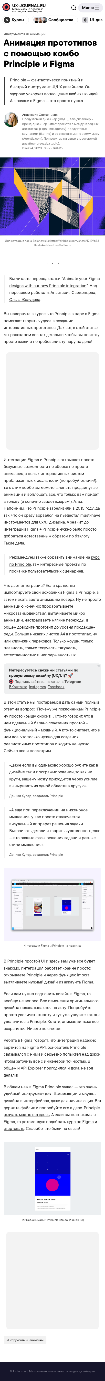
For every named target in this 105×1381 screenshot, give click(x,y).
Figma (94, 313)
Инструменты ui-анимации (24, 34)
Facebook (56, 687)
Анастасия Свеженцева (40, 115)
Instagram (37, 687)
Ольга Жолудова (24, 299)
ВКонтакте (18, 687)
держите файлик (19, 1108)
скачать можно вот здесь (27, 1114)
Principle (51, 459)
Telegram (72, 682)
